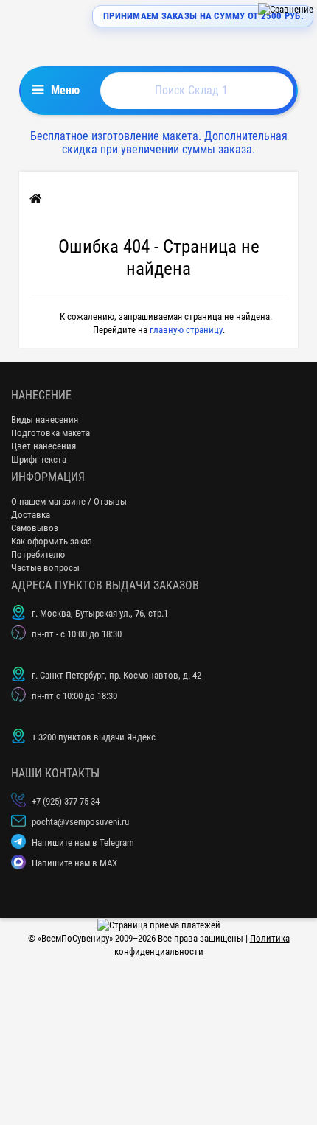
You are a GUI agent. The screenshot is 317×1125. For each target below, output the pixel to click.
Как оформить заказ (51, 541)
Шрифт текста (38, 459)
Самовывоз (34, 527)
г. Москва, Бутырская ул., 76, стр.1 (100, 613)
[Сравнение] (285, 9)
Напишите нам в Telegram (83, 842)
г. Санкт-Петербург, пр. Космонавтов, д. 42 (116, 675)
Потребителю (38, 554)
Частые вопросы (45, 567)
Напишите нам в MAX (74, 863)
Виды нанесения (44, 419)
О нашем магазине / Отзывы (69, 501)
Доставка (30, 514)
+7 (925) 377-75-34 (66, 801)
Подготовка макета (50, 432)
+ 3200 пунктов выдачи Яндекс (94, 737)
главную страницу (186, 329)
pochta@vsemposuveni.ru (80, 821)
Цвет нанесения (43, 446)
